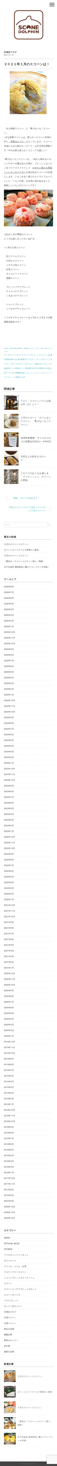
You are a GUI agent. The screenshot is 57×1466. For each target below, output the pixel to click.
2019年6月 (9, 1075)
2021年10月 (9, 916)
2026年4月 (9, 609)
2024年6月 (9, 734)
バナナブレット (11, 1300)
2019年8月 (9, 1064)
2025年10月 (9, 643)
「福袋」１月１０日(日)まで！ (25, 497)
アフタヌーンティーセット (16, 1254)
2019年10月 (9, 1052)
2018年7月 (9, 1138)
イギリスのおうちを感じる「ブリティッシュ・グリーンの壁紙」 (35, 476)
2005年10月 (9, 1217)
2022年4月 (9, 882)
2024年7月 (9, 728)
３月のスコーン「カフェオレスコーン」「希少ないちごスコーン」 (35, 421)
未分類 (7, 1345)
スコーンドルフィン (41, 372)
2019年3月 (9, 1092)
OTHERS (8, 1249)
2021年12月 (9, 905)
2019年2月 (9, 1098)
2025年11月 (9, 637)
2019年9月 (9, 1058)
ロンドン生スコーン (13, 1306)
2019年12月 (9, 1041)
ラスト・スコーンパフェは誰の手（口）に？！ (35, 402)
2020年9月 (9, 990)
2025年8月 (9, 654)
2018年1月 (9, 1172)
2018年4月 (9, 1155)
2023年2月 (9, 825)
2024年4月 (9, 745)
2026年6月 (9, 597)
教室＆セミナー (11, 1340)
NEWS (7, 1237)
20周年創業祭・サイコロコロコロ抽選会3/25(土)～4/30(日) (35, 439)
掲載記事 (8, 1334)
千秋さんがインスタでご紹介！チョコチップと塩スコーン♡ (27, 509)
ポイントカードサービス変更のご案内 (21, 549)
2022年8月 (9, 859)
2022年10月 (9, 848)
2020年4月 (9, 1018)
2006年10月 (9, 1212)
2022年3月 (9, 888)
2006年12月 (9, 1206)
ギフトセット (10, 1260)
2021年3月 (9, 956)
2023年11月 (9, 774)
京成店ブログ (10, 51)
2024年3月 (9, 751)
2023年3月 (9, 819)
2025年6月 (9, 666)
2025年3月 (9, 683)
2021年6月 (9, 939)
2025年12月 (9, 632)
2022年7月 (9, 865)
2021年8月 (9, 927)
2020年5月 (9, 1013)
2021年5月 (9, 944)
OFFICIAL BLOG (11, 1243)
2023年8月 (9, 791)
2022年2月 (9, 893)
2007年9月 (9, 1200)
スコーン (29, 372)
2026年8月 (9, 586)
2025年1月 (9, 694)
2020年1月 (9, 1035)
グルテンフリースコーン (15, 1271)
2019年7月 (9, 1070)
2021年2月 (9, 961)
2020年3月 (9, 1024)
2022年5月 (9, 876)
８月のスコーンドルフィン (16, 555)
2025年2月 (9, 688)
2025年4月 (9, 677)
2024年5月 (9, 740)
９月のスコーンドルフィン (16, 544)
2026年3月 (9, 614)
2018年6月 (9, 1143)
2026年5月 (9, 603)
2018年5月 (9, 1149)
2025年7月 (9, 660)
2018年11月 (9, 1115)
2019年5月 (9, 1081)
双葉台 (18, 377)
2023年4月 (9, 814)
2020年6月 (9, 1007)
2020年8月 (9, 996)
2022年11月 (9, 842)
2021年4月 (9, 950)
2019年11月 (9, 1047)
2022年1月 (9, 899)
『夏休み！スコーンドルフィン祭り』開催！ (24, 561)
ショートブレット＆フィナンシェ (19, 1277)
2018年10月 (9, 1121)
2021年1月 (9, 967)
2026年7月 (9, 592)
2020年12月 (9, 973)
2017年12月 (9, 1178)
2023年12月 (9, 768)
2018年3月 (9, 1161)
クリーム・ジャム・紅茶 (15, 1266)
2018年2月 (9, 1166)
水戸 (23, 377)
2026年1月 (9, 626)
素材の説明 (9, 1351)
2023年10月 (9, 779)
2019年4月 (9, 1087)
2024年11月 (9, 705)
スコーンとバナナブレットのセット (20, 1288)
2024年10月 (9, 711)
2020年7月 (9, 1001)
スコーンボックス (12, 1294)
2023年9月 (9, 785)
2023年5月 (9, 808)
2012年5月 (9, 1195)
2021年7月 (9, 933)
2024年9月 (9, 717)
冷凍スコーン (10, 1317)
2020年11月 (9, 979)
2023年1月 (9, 831)
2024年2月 (9, 757)
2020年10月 (9, 984)
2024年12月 (9, 700)
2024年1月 (9, 762)
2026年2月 (9, 620)
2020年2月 (9, 1030)
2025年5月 (9, 671)
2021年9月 (9, 922)
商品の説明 (9, 1328)
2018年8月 (9, 1132)
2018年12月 (9, 1109)
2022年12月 (9, 836)
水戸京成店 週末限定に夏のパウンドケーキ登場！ (27, 566)
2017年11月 (9, 1183)
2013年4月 (9, 1189)
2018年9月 (9, 1126)
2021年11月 (9, 910)
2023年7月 (9, 796)
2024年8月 (9, 723)
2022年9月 (9, 853)
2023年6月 (9, 802)
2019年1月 (9, 1104)
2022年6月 (9, 870)
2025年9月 (9, 649)
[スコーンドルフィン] (28, 12)
